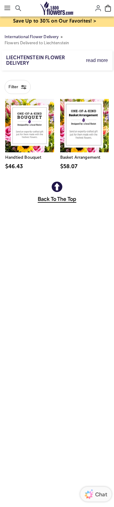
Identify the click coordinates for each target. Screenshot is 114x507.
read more (97, 60)
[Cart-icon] (108, 8)
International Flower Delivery (32, 36)
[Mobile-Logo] (57, 8)
